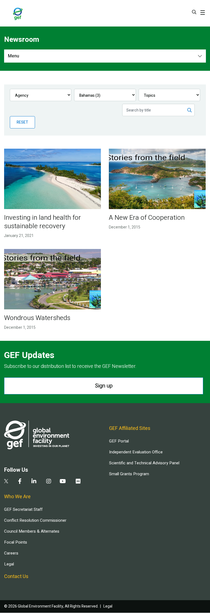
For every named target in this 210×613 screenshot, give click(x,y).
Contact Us (16, 576)
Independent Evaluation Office (136, 452)
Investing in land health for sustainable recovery (42, 222)
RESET (22, 122)
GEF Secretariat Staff (23, 509)
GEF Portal (119, 441)
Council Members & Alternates (31, 531)
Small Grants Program (129, 474)
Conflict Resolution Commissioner (35, 520)
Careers (11, 553)
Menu (13, 56)
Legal (9, 564)
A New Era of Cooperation (147, 217)
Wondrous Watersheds (37, 318)
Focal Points (15, 542)
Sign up (104, 386)
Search (194, 12)
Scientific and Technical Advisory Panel (144, 463)
